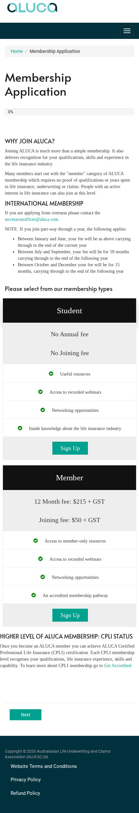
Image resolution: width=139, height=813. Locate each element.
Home (17, 51)
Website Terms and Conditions (44, 766)
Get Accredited (117, 665)
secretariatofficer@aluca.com (31, 219)
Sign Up (70, 448)
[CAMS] (31, 6)
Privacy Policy (26, 780)
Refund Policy (25, 793)
